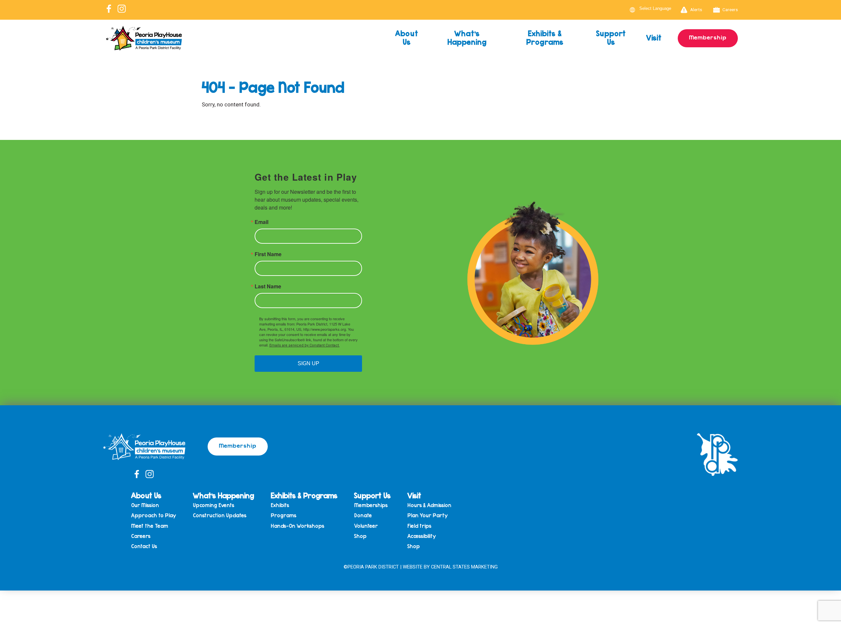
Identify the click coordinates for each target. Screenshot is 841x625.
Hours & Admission (429, 505)
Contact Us (144, 546)
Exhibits (280, 505)
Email (261, 222)
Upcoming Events (213, 505)
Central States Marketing (464, 567)
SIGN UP (308, 363)
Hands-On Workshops (297, 526)
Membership (708, 37)
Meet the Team (149, 526)
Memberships (371, 505)
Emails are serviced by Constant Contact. (304, 345)
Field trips (419, 526)
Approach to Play (153, 515)
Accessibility (421, 536)
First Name (268, 254)
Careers (730, 9)
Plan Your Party (427, 515)
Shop (360, 536)
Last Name (268, 286)
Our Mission (145, 505)
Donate (363, 515)
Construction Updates (219, 515)
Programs (283, 515)
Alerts (696, 9)
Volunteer (366, 526)
